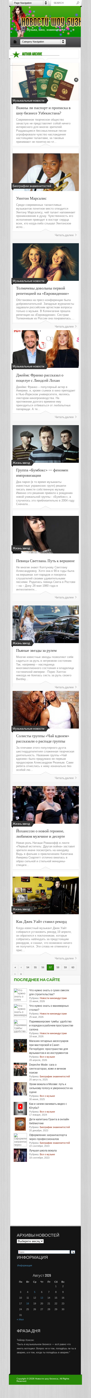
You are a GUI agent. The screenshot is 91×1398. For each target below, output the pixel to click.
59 (65, 967)
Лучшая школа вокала (43, 1150)
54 (28, 967)
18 (27, 1303)
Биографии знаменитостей (28, 50)
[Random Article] (76, 81)
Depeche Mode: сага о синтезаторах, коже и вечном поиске (47, 1068)
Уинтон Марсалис (31, 198)
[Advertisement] (47, 1196)
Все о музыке (56, 50)
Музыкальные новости (44, 60)
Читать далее (64, 235)
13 (41, 1297)
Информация (24, 1265)
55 (35, 967)
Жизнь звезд (19, 60)
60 (73, 967)
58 (58, 967)
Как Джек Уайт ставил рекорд (41, 921)
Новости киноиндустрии (27, 70)
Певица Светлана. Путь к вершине (45, 560)
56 (43, 967)
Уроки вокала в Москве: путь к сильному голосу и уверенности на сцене (51, 1088)
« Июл (20, 1319)
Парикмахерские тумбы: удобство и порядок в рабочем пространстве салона (51, 1025)
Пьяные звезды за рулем (36, 650)
